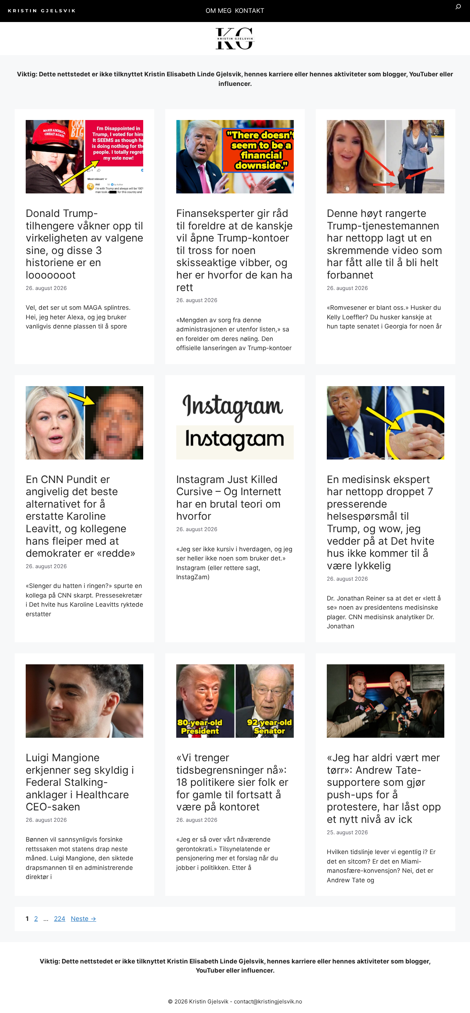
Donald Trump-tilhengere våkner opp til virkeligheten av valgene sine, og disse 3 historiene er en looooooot (84, 244)
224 (60, 918)
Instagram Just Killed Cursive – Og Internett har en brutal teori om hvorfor (228, 498)
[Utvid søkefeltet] (458, 11)
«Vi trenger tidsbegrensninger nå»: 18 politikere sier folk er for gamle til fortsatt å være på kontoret (232, 782)
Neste (83, 918)
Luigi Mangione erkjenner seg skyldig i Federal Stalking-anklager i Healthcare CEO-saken (80, 782)
